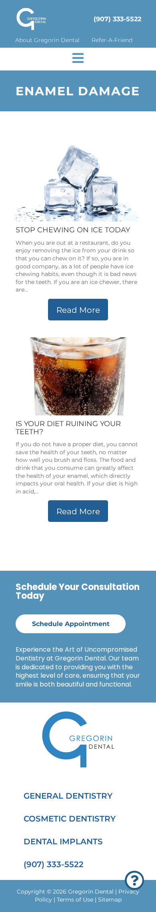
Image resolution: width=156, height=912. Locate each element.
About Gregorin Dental (47, 40)
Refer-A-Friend (112, 40)
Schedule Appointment (71, 624)
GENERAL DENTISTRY (68, 796)
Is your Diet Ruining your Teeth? (68, 427)
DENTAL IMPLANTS (63, 841)
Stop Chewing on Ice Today (73, 229)
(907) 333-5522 (117, 19)
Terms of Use (75, 899)
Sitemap (110, 899)
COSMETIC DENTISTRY (70, 818)
